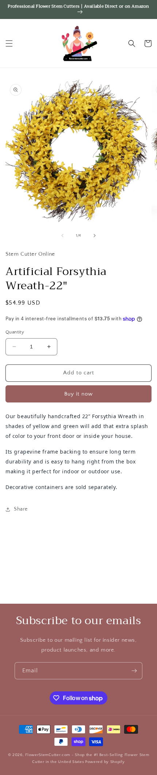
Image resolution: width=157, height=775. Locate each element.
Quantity (14, 332)
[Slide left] (62, 236)
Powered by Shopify (105, 762)
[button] (9, 43)
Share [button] (21, 509)
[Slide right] (95, 236)
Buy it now (78, 394)
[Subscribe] (134, 670)
